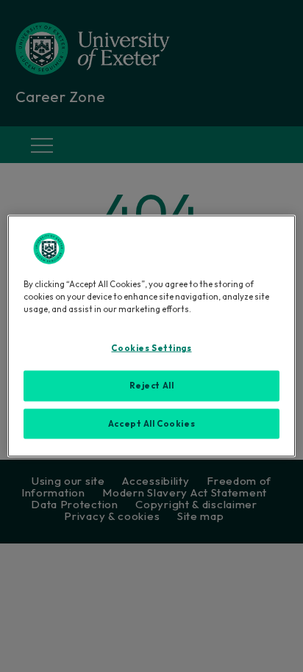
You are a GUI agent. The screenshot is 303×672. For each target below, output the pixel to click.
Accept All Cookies (151, 423)
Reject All (151, 385)
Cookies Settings (151, 347)
